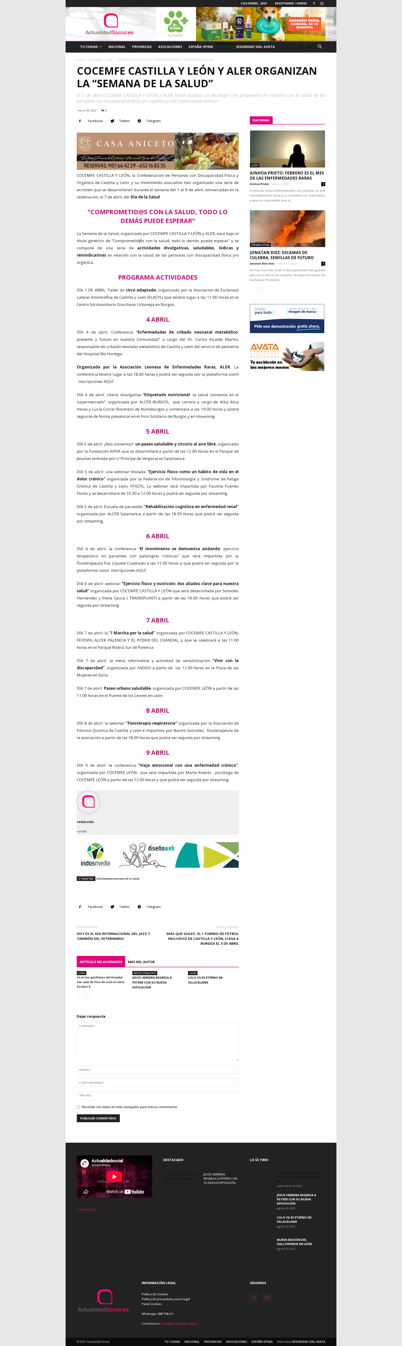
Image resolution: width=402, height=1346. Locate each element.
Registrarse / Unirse (291, 3)
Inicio (80, 60)
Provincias (142, 46)
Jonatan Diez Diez (262, 263)
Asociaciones (170, 46)
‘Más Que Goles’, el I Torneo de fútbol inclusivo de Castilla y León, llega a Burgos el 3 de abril (202, 938)
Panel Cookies (152, 1304)
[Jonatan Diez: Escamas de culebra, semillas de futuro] (287, 228)
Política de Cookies (155, 1294)
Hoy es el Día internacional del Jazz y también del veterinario (113, 936)
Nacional (117, 46)
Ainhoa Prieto (259, 184)
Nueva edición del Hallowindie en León (294, 1242)
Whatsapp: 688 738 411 (158, 1314)
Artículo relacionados (101, 962)
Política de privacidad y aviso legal (166, 1299)
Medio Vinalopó (145, 973)
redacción (85, 821)
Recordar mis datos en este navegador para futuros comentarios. (130, 1107)
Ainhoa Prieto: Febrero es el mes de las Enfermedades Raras (287, 175)
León (109, 60)
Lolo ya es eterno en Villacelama (294, 1219)
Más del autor (141, 962)
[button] (319, 47)
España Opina (201, 46)
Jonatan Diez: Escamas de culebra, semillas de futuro (282, 255)
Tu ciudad (89, 46)
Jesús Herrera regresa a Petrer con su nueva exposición (152, 982)
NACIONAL (261, 120)
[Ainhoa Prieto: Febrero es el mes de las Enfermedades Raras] (287, 149)
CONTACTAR (86, 1210)
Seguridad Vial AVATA (255, 46)
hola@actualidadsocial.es (179, 1323)
